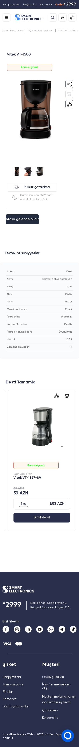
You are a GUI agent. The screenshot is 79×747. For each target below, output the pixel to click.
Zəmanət (10, 699)
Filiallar (8, 691)
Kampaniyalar (11, 4)
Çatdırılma (50, 710)
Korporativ (46, 4)
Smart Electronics (12, 31)
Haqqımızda (12, 677)
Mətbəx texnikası (68, 31)
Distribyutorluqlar (16, 706)
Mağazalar (29, 4)
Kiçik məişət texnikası (40, 31)
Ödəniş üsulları (53, 677)
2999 (69, 4)
